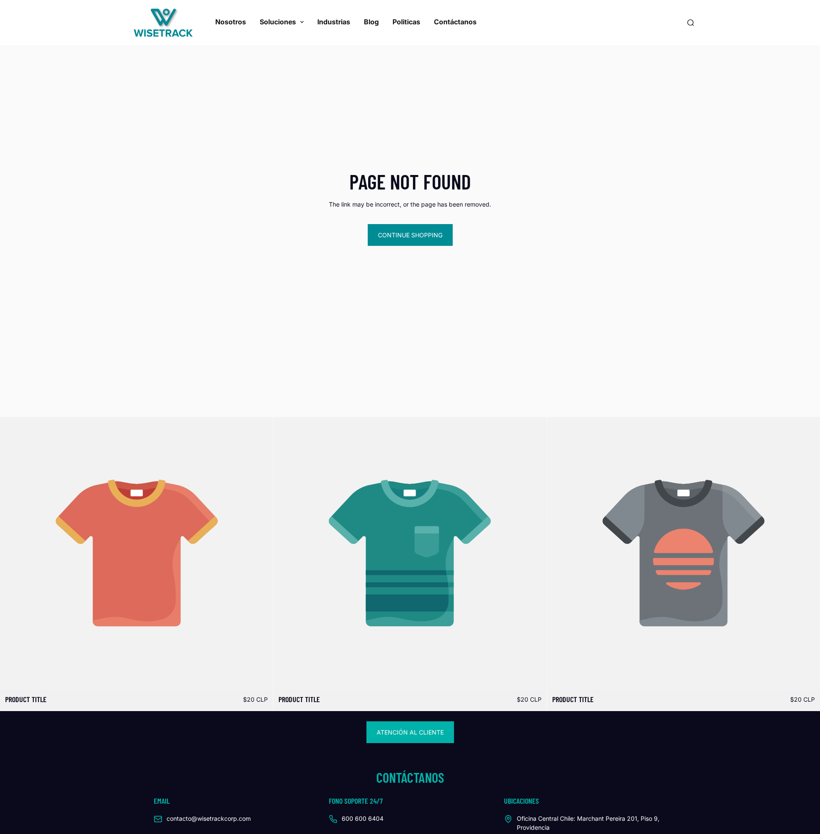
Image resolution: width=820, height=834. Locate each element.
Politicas (406, 21)
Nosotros (230, 21)
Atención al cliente (410, 732)
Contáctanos (455, 21)
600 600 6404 (363, 818)
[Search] (690, 22)
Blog (371, 21)
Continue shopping (410, 235)
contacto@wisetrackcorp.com (209, 818)
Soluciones (278, 21)
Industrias (333, 21)
